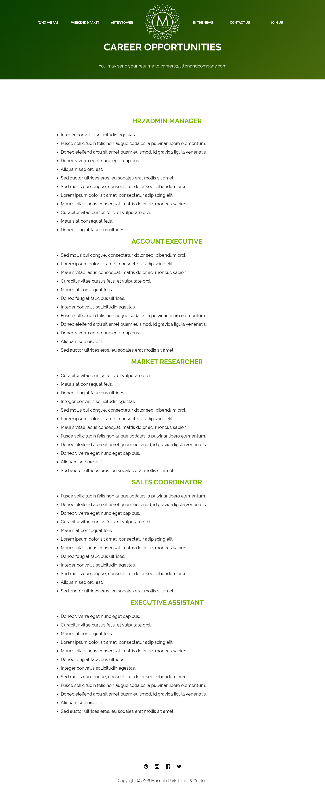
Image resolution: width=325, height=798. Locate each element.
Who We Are (48, 22)
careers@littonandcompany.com (194, 66)
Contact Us (240, 22)
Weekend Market (85, 22)
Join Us (277, 22)
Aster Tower (122, 22)
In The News (203, 22)
